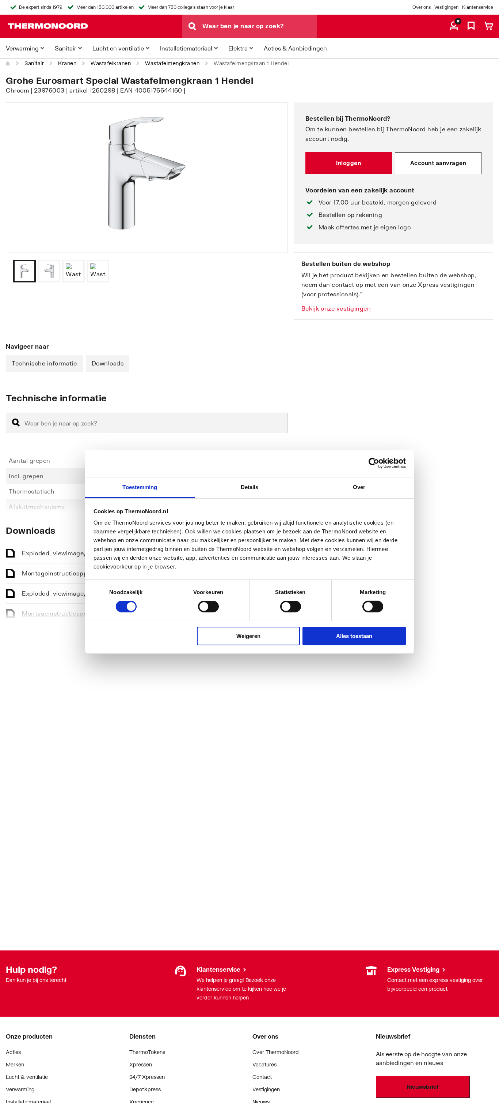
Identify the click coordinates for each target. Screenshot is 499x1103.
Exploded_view (70, 552)
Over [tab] (359, 487)
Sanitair (34, 63)
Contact (262, 1077)
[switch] (208, 606)
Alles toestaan (354, 636)
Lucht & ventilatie (27, 1077)
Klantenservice (477, 7)
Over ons (421, 7)
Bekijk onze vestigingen (336, 308)
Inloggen (348, 163)
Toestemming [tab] (139, 487)
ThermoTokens (147, 1052)
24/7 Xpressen (147, 1077)
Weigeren (248, 636)
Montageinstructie (80, 573)
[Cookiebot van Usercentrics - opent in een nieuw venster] (374, 463)
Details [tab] (250, 487)
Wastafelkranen (111, 63)
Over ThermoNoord (275, 1052)
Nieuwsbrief (423, 1086)
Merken (15, 1064)
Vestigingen (446, 7)
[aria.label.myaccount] (454, 26)
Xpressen (140, 1064)
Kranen (67, 63)
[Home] (8, 63)
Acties (13, 1052)
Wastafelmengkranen (172, 63)
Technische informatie (44, 363)
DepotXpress (145, 1089)
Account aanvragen (438, 163)
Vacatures (264, 1064)
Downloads (108, 363)
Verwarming (20, 1089)
